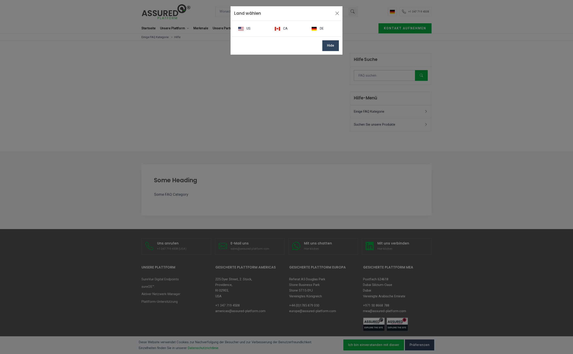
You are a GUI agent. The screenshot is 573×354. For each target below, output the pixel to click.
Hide (330, 45)
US (248, 28)
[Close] (337, 13)
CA (285, 28)
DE (321, 28)
